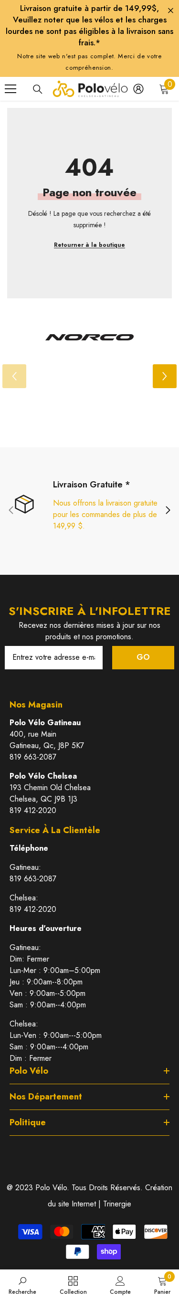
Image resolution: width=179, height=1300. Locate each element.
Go (143, 657)
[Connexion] (138, 89)
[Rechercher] (37, 89)
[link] (22, 1284)
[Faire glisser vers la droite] (167, 510)
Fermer (170, 10)
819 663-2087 (33, 756)
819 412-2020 (33, 810)
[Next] (165, 376)
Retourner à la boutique (89, 245)
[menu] (10, 89)
